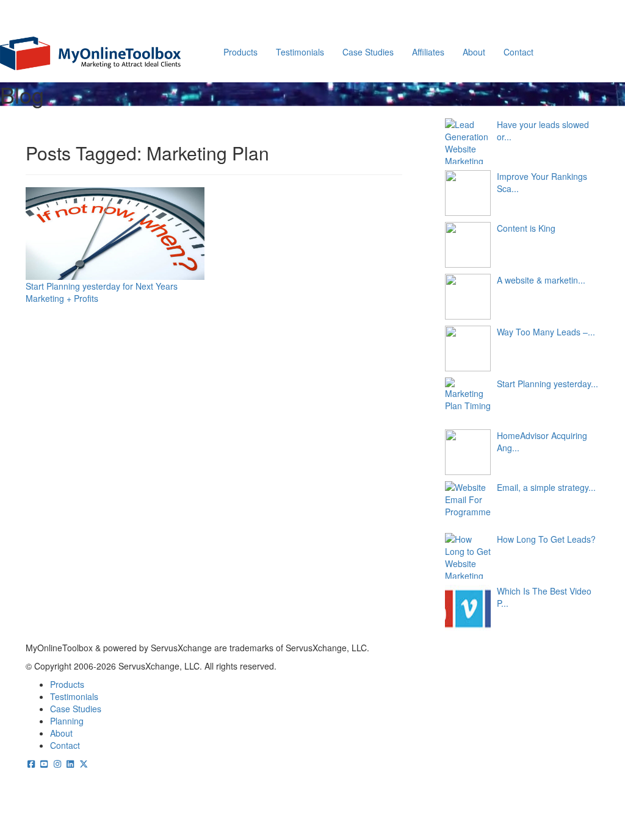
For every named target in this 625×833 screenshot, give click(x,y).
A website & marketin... (541, 280)
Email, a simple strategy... (546, 487)
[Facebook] (31, 763)
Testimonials (300, 52)
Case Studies (368, 52)
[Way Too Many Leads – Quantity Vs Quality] (468, 348)
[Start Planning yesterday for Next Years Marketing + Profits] (468, 400)
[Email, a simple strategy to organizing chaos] (468, 504)
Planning (67, 721)
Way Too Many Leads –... (546, 332)
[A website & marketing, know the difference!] (468, 297)
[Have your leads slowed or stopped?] (468, 141)
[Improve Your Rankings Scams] (468, 193)
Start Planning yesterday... (547, 383)
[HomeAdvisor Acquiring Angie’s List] (468, 452)
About (474, 52)
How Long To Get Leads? (546, 539)
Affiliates (428, 52)
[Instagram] (57, 763)
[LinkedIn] (70, 763)
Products (240, 52)
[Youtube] (44, 763)
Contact (518, 52)
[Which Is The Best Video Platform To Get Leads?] (468, 608)
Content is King (526, 228)
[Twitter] (83, 763)
